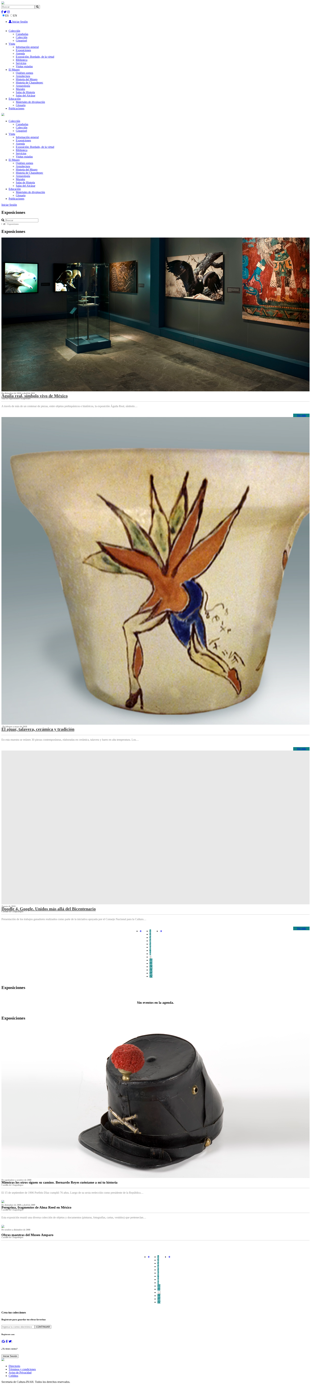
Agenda (20, 53)
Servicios (21, 63)
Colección (14, 30)
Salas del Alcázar (25, 95)
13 (151, 969)
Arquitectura (23, 76)
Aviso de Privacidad (20, 1372)
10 (151, 960)
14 (151, 973)
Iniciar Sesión (20, 21)
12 (151, 966)
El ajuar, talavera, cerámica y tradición (37, 729)
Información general (27, 47)
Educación (15, 98)
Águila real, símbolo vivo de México (34, 396)
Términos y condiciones (22, 1369)
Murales (20, 89)
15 (151, 976)
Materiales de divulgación (30, 101)
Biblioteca (21, 59)
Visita (12, 43)
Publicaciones (16, 108)
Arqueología (23, 85)
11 (151, 963)
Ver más (301, 415)
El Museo (14, 69)
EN (15, 15)
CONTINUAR (43, 1327)
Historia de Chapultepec (29, 82)
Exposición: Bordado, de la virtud (35, 56)
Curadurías (22, 34)
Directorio (14, 1366)
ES (7, 15)
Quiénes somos (24, 72)
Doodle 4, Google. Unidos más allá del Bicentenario (48, 909)
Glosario (21, 105)
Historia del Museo (26, 79)
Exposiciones (23, 50)
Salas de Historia (25, 92)
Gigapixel (21, 40)
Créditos (13, 1375)
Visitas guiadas (24, 66)
